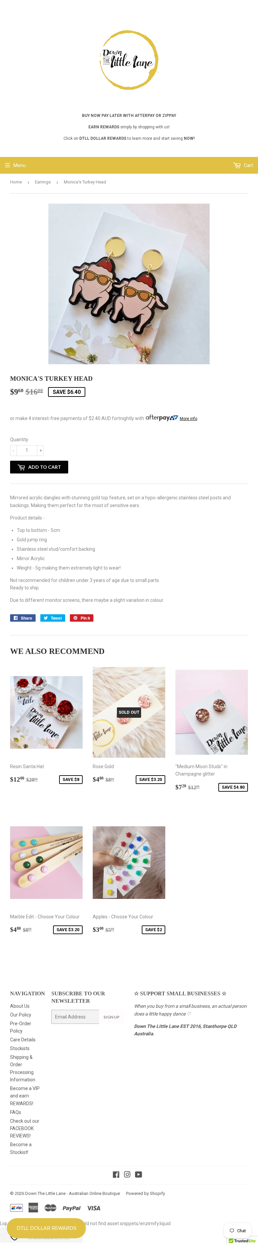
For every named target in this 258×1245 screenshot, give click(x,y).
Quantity (19, 439)
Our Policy (20, 1015)
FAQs (15, 1112)
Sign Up (111, 1017)
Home (16, 181)
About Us (20, 1006)
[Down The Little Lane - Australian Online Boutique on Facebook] (116, 1175)
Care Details (23, 1039)
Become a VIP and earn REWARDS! (25, 1096)
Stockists (20, 1048)
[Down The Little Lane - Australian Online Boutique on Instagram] (127, 1175)
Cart (248, 165)
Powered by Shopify (145, 1193)
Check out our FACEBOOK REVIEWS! (24, 1128)
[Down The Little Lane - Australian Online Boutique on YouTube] (138, 1175)
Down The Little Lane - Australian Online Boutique (72, 1193)
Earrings (43, 181)
